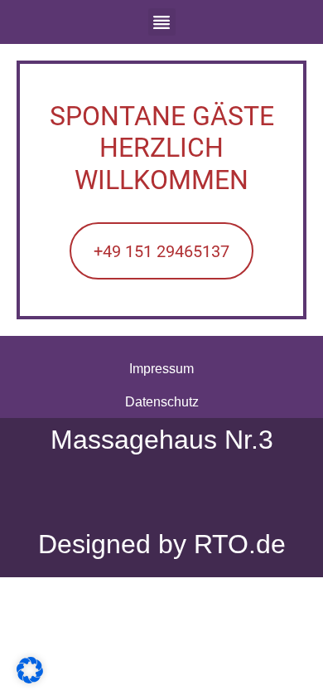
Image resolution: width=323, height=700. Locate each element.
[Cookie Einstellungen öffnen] (30, 679)
